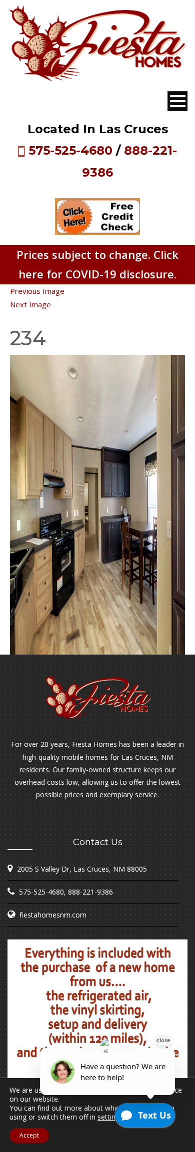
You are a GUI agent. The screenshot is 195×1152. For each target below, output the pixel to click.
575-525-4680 (70, 150)
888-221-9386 (90, 892)
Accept (29, 1135)
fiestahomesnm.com (53, 915)
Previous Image (37, 291)
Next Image (30, 304)
